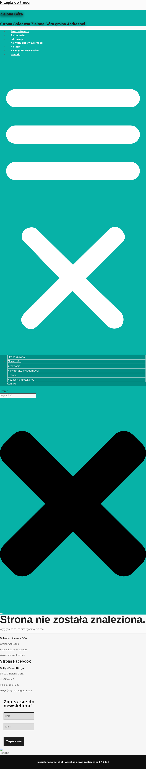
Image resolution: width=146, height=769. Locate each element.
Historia (12, 375)
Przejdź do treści (15, 2)
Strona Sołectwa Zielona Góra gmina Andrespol (42, 24)
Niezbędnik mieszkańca (25, 50)
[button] (73, 205)
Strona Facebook (15, 661)
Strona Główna (16, 357)
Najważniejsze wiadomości (27, 42)
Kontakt (15, 54)
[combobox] (18, 395)
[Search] (1, 613)
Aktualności (14, 361)
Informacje (14, 366)
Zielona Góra (11, 14)
